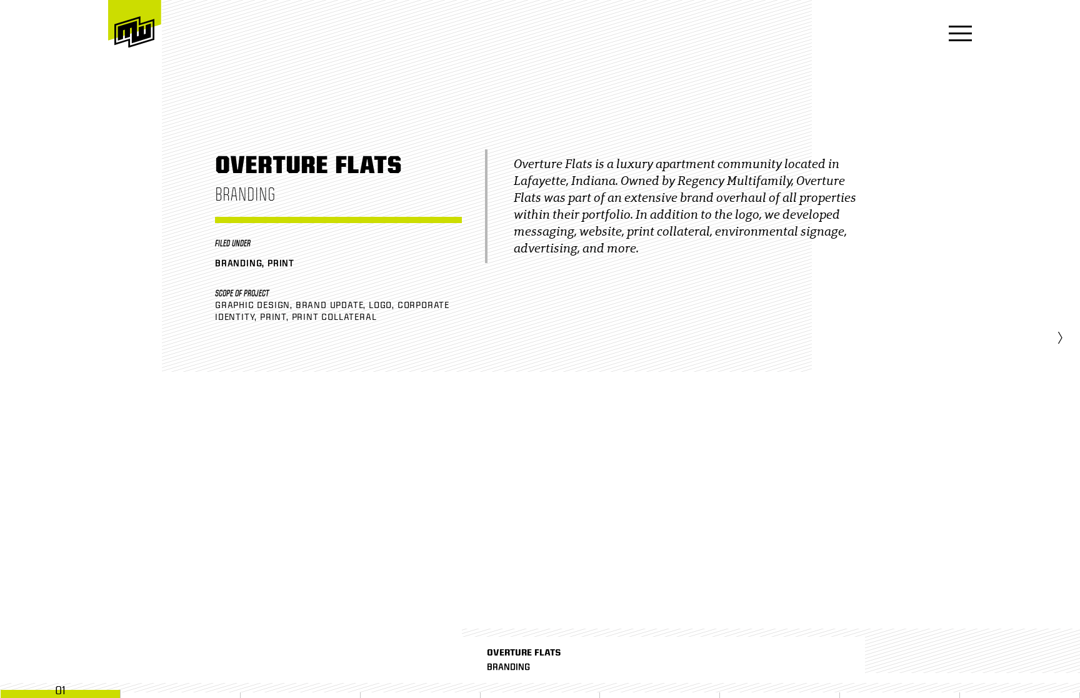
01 (60, 690)
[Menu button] (956, 34)
